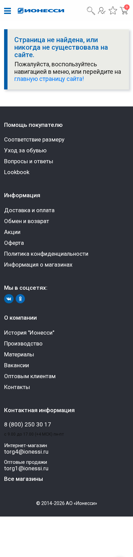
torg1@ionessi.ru (26, 468)
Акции (12, 232)
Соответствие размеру (34, 139)
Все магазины (23, 478)
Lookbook (16, 172)
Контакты (17, 387)
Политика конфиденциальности (46, 253)
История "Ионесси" (29, 332)
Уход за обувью (25, 150)
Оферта (14, 242)
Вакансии (16, 365)
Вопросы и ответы (28, 161)
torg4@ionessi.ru (26, 452)
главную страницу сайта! (49, 78)
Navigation (7, 11)
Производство (23, 343)
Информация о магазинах (38, 264)
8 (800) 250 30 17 (27, 424)
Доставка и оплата (29, 210)
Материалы (19, 354)
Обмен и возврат (26, 221)
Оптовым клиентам (30, 376)
